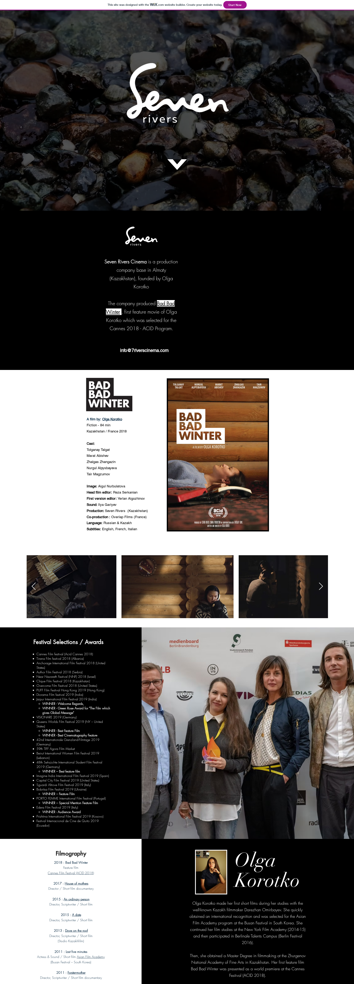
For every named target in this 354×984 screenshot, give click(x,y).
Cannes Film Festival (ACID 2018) (71, 873)
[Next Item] (321, 586)
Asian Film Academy (91, 956)
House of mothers (76, 883)
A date (76, 914)
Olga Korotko (112, 419)
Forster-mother (76, 972)
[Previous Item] (33, 586)
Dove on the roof (76, 930)
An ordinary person (77, 899)
